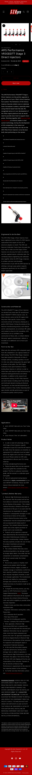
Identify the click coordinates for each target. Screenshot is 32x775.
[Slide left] (12, 45)
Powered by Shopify (16, 773)
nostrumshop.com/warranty (14, 673)
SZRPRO (9, 773)
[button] (4, 12)
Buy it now (16, 83)
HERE (19, 593)
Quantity (3, 68)
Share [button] (5, 89)
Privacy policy (25, 773)
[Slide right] (20, 45)
